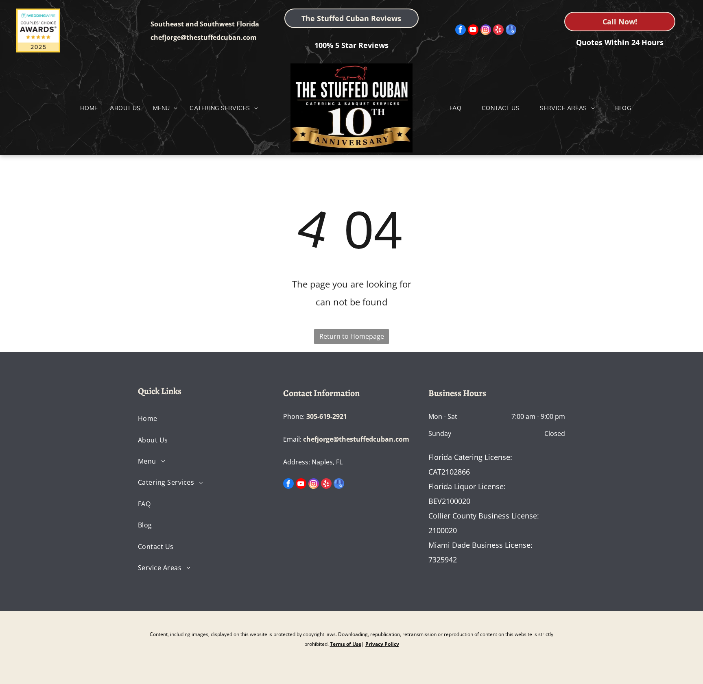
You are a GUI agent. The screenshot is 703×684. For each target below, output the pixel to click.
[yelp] (498, 30)
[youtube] (473, 30)
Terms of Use (345, 643)
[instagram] (485, 30)
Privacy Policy (382, 643)
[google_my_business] (511, 30)
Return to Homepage (351, 336)
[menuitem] (89, 108)
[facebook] (460, 30)
